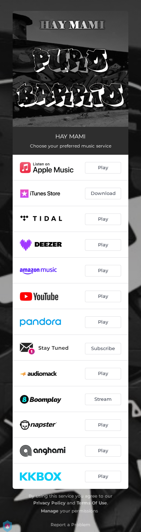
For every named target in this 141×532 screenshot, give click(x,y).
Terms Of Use (92, 503)
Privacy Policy (49, 503)
